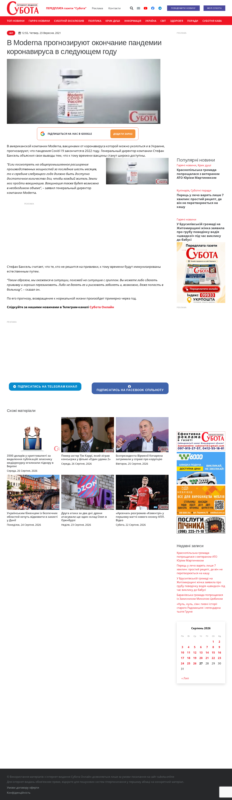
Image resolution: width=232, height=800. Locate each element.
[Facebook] (153, 8)
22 (213, 658)
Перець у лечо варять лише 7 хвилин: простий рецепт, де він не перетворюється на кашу (200, 201)
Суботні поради (201, 190)
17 (182, 658)
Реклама (97, 8)
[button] (131, 8)
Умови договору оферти (23, 787)
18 (188, 658)
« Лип (185, 678)
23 (219, 658)
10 (182, 652)
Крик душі (204, 165)
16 (219, 652)
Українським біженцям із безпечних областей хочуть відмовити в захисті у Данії (32, 516)
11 (188, 652)
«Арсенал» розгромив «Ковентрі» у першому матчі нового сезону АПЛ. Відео (140, 516)
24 (182, 663)
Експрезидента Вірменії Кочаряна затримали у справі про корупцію (139, 457)
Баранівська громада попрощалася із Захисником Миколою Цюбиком (200, 596)
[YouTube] (145, 8)
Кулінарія (183, 190)
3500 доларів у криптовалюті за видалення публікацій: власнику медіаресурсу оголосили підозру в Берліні (30, 461)
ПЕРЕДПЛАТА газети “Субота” (66, 8)
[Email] (138, 8)
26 (194, 663)
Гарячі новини (186, 165)
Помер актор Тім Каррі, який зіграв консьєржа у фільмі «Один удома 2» (86, 457)
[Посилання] (23, 8)
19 (194, 658)
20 (201, 658)
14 (207, 652)
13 (201, 652)
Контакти (114, 8)
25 (188, 663)
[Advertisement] (87, 232)
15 (213, 652)
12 (194, 652)
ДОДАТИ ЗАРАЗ (122, 133)
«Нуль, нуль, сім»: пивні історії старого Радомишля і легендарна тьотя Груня (199, 607)
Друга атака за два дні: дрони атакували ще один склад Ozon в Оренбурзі (84, 516)
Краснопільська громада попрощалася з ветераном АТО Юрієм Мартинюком (198, 174)
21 (207, 658)
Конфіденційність (18, 792)
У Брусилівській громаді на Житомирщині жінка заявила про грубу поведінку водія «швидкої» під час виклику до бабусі (200, 232)
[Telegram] (160, 8)
